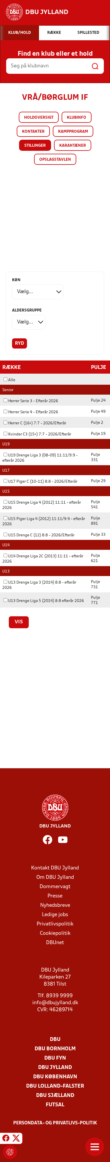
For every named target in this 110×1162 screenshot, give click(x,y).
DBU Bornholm (55, 1048)
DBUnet (55, 942)
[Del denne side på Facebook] (5, 1139)
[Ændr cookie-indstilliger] (10, 1152)
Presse (55, 896)
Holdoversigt (38, 118)
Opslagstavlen (55, 160)
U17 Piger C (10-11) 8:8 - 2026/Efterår (42, 482)
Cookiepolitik (55, 933)
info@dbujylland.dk (55, 1002)
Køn (16, 280)
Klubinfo (76, 118)
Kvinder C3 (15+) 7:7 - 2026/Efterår (39, 434)
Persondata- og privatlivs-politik (55, 1123)
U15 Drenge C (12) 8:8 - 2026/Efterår (41, 535)
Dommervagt (55, 886)
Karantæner (72, 146)
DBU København (55, 1076)
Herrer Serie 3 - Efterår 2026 (33, 401)
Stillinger (35, 146)
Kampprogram (73, 132)
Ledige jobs (55, 914)
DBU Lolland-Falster (55, 1086)
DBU (55, 1039)
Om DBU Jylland (55, 877)
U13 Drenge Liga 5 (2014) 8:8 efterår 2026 (46, 601)
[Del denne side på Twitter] (16, 1139)
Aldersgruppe (27, 310)
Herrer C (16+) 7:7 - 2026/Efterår (37, 423)
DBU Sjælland (55, 1095)
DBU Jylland (55, 1067)
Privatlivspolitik (55, 924)
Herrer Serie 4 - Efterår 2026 (33, 412)
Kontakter (33, 132)
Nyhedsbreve (55, 905)
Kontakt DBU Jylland (55, 868)
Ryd (19, 344)
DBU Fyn (55, 1058)
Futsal (55, 1104)
